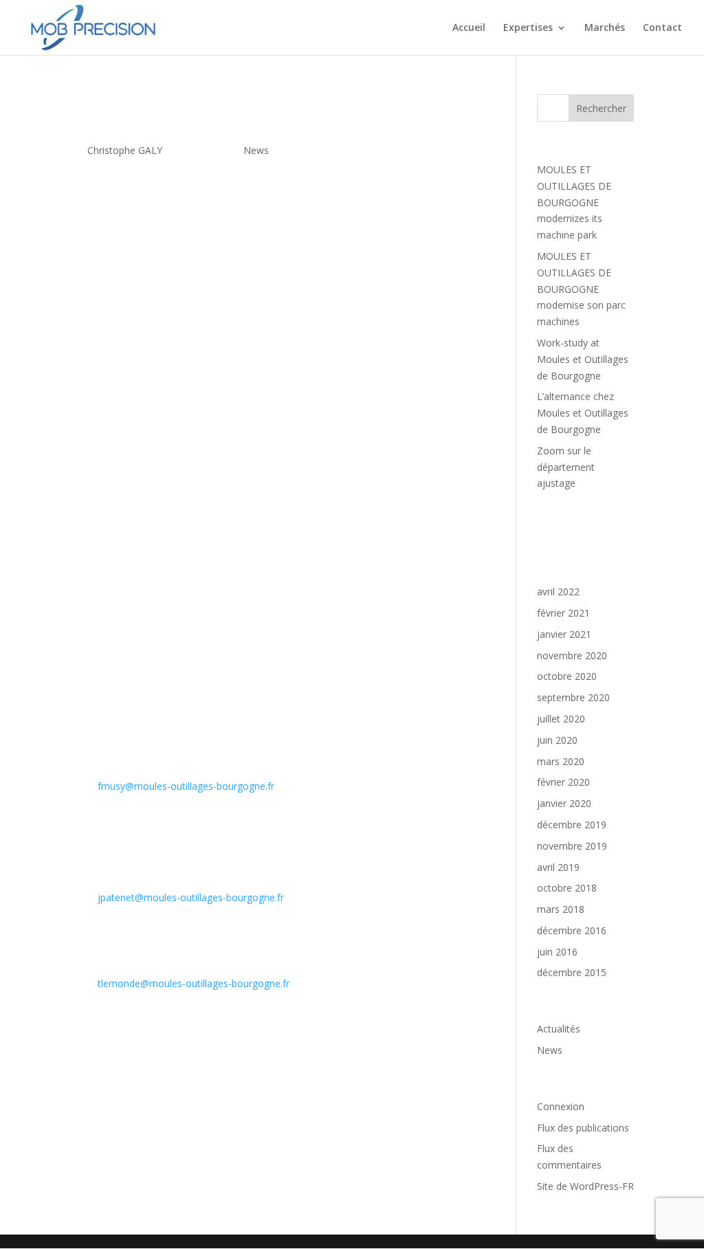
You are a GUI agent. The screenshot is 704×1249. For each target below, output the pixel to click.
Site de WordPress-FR (585, 1186)
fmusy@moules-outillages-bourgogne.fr (186, 786)
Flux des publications (583, 1127)
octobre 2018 (567, 887)
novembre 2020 (572, 655)
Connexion (560, 1106)
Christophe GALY (124, 150)
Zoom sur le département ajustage (566, 467)
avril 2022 (558, 591)
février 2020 (563, 781)
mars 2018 (560, 909)
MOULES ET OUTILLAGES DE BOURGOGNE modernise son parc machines (581, 289)
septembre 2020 (573, 697)
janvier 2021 (564, 634)
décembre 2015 (571, 972)
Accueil (468, 28)
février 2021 (563, 612)
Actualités (558, 1028)
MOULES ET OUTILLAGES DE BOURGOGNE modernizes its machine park (574, 202)
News (256, 150)
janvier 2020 (564, 803)
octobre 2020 (567, 676)
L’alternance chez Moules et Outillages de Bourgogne (582, 413)
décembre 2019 (571, 824)
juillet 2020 (561, 718)
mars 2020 (560, 761)
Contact (662, 28)
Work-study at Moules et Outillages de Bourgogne (582, 359)
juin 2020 (557, 740)
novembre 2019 (572, 845)
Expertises (528, 28)
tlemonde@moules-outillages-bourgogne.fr (193, 983)
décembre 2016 (571, 930)
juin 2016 (557, 951)
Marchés (604, 28)
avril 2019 (558, 867)
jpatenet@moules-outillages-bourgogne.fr (191, 897)
